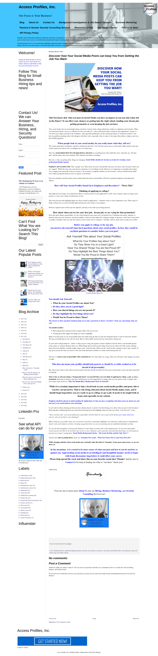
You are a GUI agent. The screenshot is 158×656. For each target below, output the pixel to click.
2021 (22, 325)
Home (94, 618)
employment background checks (73, 550)
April (24, 362)
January (25, 390)
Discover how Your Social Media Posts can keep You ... (31, 382)
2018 (22, 333)
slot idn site (32, 43)
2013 (22, 402)
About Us (34, 22)
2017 (22, 336)
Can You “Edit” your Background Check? (34, 300)
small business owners (26, 488)
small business (24, 475)
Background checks (59, 550)
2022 (22, 322)
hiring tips (23, 480)
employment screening (26, 495)
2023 (22, 319)
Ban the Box (24, 515)
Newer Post (52, 618)
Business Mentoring (126, 22)
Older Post (136, 618)
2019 (22, 330)
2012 (22, 405)
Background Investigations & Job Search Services (85, 22)
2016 (22, 394)
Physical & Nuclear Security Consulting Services (44, 27)
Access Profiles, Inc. (37, 7)
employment (24, 490)
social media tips (126, 550)
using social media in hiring (60, 553)
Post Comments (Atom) (63, 622)
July (24, 354)
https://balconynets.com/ (30, 40)
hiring (22, 483)
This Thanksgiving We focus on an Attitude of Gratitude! (31, 182)
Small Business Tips (26, 485)
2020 (22, 328)
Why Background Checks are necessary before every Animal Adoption (35, 282)
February (25, 387)
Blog (21, 22)
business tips (24, 498)
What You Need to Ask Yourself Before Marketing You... (31, 378)
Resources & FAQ (84, 27)
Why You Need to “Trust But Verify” (30, 369)
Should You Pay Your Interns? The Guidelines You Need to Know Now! (35, 292)
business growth (25, 503)
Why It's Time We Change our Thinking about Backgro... (31, 373)
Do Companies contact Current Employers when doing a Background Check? (35, 264)
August (25, 351)
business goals (24, 510)
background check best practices (29, 500)
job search (84, 550)
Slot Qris (25, 339)
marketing (23, 513)
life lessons (23, 505)
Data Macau (26, 357)
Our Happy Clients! (107, 27)
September (26, 348)
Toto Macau (26, 345)
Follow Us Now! (130, 27)
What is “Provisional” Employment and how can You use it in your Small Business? (35, 274)
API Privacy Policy (29, 33)
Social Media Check (115, 550)
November (26, 342)
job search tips (92, 550)
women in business (25, 518)
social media (106, 550)
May (24, 359)
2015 (22, 397)
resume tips (99, 550)
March (24, 365)
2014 (22, 400)
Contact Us (48, 22)
